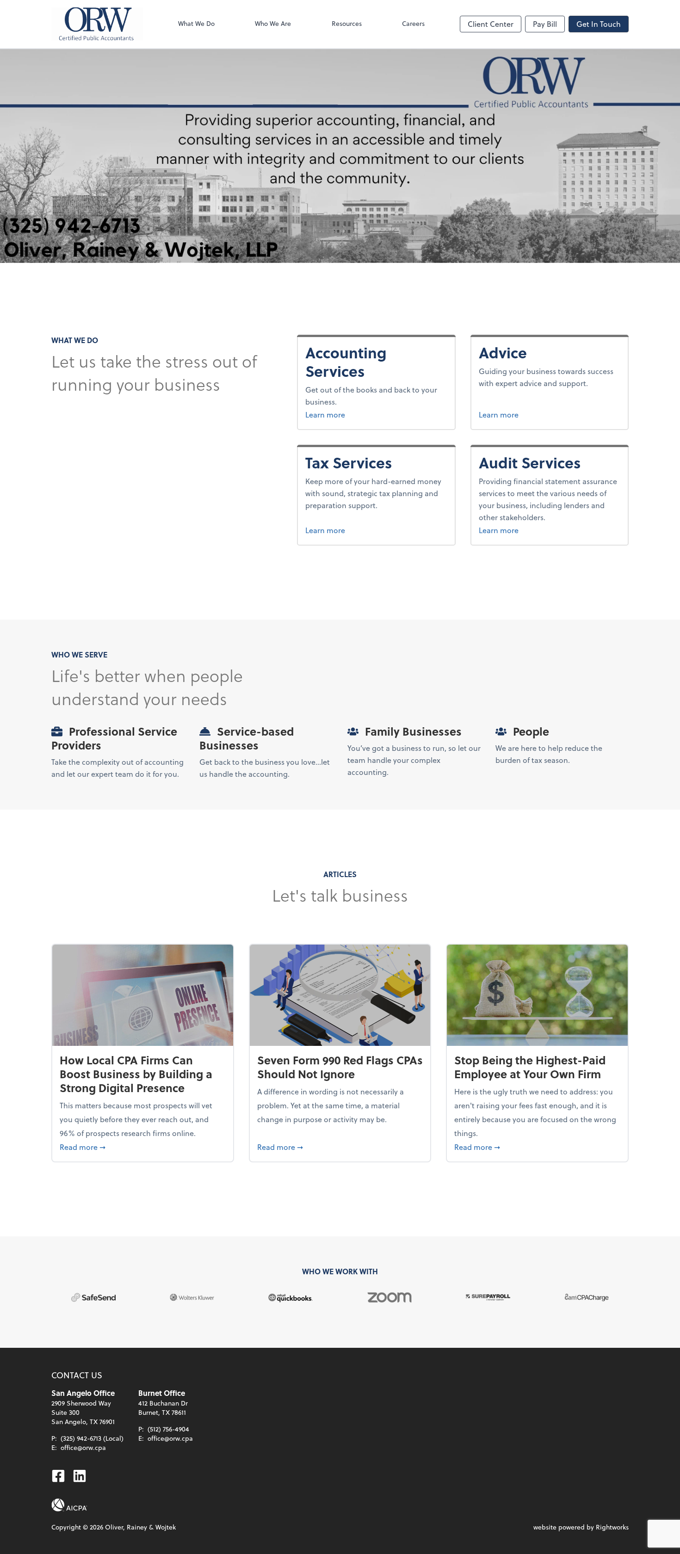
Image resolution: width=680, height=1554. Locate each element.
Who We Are (273, 23)
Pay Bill (545, 23)
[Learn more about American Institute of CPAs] (69, 1505)
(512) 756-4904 (168, 1429)
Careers (413, 23)
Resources (347, 23)
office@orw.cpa (83, 1447)
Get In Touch (598, 23)
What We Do (196, 23)
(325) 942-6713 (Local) (92, 1438)
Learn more (349, 414)
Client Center (490, 23)
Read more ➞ (143, 1146)
